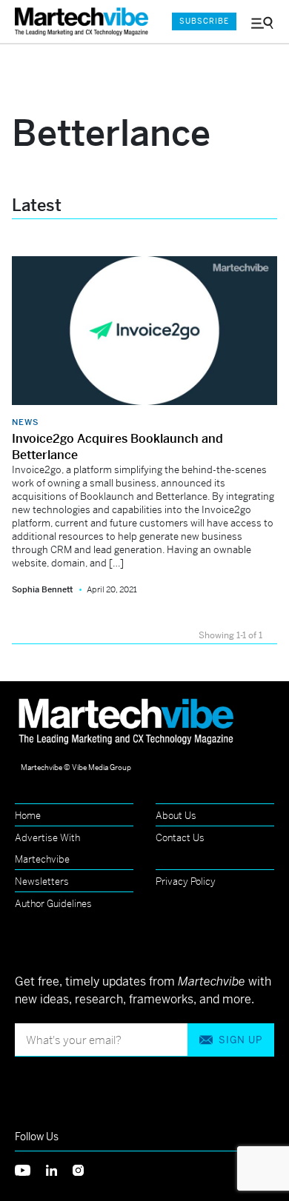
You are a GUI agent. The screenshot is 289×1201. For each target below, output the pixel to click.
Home (28, 815)
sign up (240, 1040)
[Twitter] (30, 1168)
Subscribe (204, 21)
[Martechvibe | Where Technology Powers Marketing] (85, 22)
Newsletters (42, 881)
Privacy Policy (186, 881)
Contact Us (180, 838)
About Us (176, 815)
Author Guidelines (53, 903)
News (25, 422)
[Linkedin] (59, 1168)
